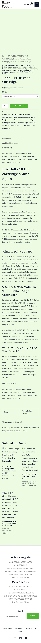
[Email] (20, 638)
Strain (4, 92)
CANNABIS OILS (20, 565)
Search (20, 611)
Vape (5, 351)
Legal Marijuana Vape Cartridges (24, 69)
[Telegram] (26, 638)
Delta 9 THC (27, 362)
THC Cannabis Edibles (20, 578)
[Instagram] (15, 638)
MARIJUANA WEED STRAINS (20, 574)
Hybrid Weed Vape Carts (12, 67)
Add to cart (19, 106)
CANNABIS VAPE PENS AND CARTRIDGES (18, 65)
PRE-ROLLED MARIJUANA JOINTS (20, 568)
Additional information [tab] (10, 143)
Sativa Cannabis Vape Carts (18, 71)
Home (4, 56)
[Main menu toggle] (37, 4)
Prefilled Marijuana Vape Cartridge (15, 70)
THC (29, 251)
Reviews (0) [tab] (7, 148)
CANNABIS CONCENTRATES (20, 562)
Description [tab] (6, 138)
